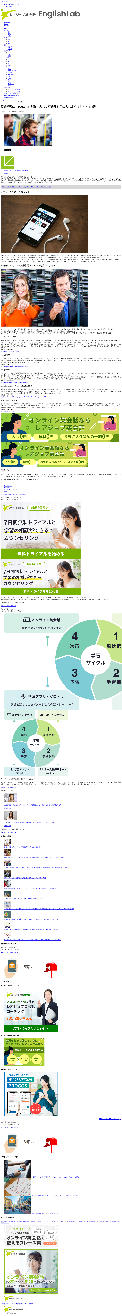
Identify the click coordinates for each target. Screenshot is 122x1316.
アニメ (10, 82)
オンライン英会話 (57, 1221)
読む (9, 65)
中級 (9, 34)
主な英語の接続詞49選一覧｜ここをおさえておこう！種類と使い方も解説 (55, 1195)
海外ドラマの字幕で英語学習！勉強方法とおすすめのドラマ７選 (25, 878)
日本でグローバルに (14, 89)
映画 (9, 78)
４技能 (6, 57)
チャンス (7, 87)
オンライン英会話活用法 (12, 93)
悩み (5, 45)
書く (9, 61)
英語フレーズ (49, 1221)
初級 (9, 36)
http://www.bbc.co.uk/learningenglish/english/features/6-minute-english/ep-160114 (24, 397)
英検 (9, 56)
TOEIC (10, 52)
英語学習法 (33, 1221)
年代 (5, 67)
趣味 (9, 43)
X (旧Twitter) (8, 486)
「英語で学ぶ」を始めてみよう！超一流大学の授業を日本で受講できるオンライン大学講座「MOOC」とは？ (39, 909)
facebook (6, 487)
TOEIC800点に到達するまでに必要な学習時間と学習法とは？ (24, 898)
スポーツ (11, 84)
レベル (6, 30)
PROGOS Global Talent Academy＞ (110, 1119)
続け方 (10, 47)
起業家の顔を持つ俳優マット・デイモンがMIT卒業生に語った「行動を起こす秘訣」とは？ (33, 929)
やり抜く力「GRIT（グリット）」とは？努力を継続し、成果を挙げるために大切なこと (32, 940)
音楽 (9, 80)
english (2, 1221)
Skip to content (5, 1)
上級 (9, 32)
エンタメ (7, 76)
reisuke (100, 1221)
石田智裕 (114, 1221)
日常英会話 (25, 1221)
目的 (5, 37)
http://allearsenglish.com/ (8, 411)
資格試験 (7, 51)
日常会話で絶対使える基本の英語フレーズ (45, 1213)
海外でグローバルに (14, 91)
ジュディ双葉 (95, 1221)
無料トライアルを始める (8, 606)
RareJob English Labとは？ (12, 4)
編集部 (25, 494)
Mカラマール (65, 1221)
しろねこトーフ (75, 1221)
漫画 (70, 1221)
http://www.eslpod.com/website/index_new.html (14, 382)
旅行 (9, 85)
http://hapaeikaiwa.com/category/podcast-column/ (15, 366)
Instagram (7, 25)
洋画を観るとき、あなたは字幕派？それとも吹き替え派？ (22, 847)
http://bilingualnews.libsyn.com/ (10, 351)
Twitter (6, 24)
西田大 (118, 1221)
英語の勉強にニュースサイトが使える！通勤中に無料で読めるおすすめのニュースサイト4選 (34, 857)
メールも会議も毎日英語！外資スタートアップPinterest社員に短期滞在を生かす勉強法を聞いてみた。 (36, 867)
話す (9, 59)
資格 (106, 1221)
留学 (9, 41)
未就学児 (11, 74)
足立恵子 (44, 1221)
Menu (2, 100)
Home (6, 28)
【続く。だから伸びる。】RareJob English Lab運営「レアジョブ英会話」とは (26, 187)
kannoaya (81, 1221)
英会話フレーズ (11, 1221)
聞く (9, 63)
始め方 (10, 49)
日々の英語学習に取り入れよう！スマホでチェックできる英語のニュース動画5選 (30, 888)
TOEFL (10, 54)
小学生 (10, 72)
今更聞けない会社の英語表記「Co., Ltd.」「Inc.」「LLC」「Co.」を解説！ (55, 1177)
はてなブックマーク (10, 489)
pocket (6, 491)
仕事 (9, 39)
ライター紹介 (8, 6)
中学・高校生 (12, 71)
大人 (9, 69)
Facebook (7, 22)
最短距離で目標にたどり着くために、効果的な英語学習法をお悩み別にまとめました (31, 919)
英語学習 (18, 1221)
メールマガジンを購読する (9, 952)
